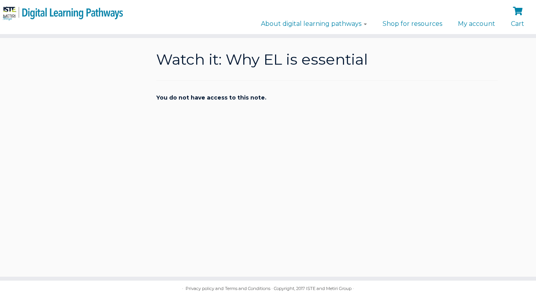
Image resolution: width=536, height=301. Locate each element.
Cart (517, 23)
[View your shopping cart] (518, 10)
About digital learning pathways (312, 23)
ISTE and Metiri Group (329, 288)
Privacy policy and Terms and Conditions (228, 288)
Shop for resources (412, 23)
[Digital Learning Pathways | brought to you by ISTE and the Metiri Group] (62, 12)
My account (476, 23)
